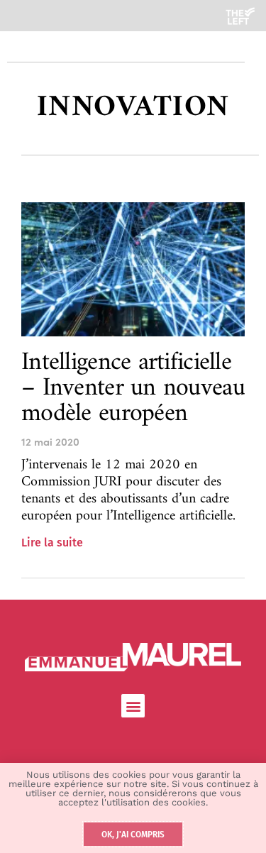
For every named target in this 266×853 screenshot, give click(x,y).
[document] (133, 426)
